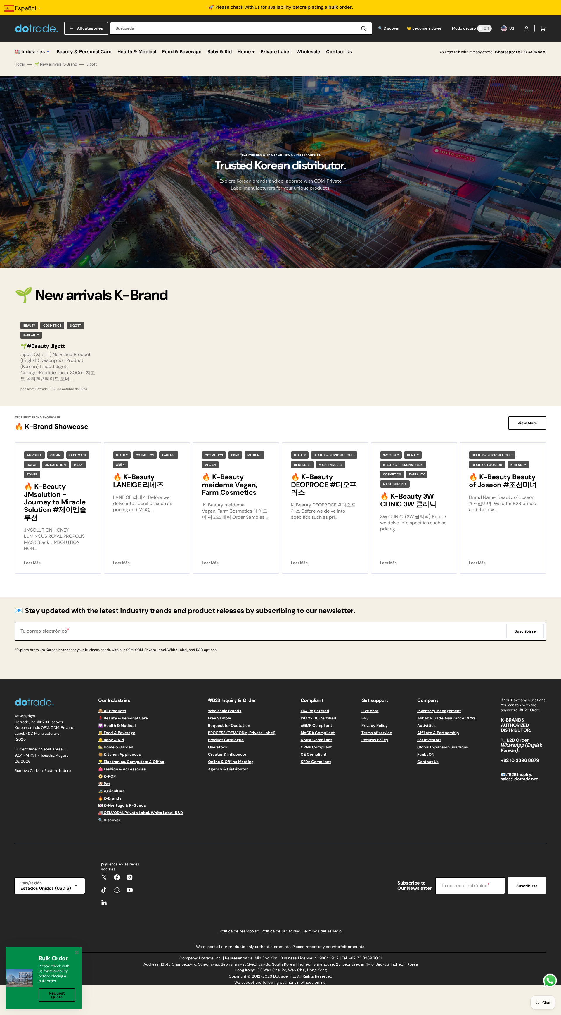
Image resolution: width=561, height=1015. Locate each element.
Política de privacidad (281, 931)
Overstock (218, 747)
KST (33, 755)
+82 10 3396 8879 (530, 51)
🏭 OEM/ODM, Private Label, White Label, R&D (140, 812)
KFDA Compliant (316, 761)
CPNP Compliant (316, 747)
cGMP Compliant (316, 725)
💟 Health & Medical (117, 725)
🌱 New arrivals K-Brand (55, 64)
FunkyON (425, 754)
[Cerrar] (77, 952)
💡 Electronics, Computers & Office (131, 761)
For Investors (429, 739)
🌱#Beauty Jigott (42, 346)
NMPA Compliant (316, 739)
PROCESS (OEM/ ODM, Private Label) (241, 732)
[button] (526, 28)
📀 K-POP (107, 776)
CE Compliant (314, 754)
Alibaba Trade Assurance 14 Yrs (446, 718)
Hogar (20, 64)
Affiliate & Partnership (438, 732)
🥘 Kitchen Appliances (119, 754)
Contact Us (428, 761)
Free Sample (219, 718)
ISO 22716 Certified (318, 718)
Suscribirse (527, 885)
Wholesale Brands (224, 711)
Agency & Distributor (228, 769)
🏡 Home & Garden (115, 747)
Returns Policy (374, 739)
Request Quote (57, 995)
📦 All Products (112, 711)
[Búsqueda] (364, 28)
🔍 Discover (109, 820)
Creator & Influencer (227, 754)
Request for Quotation (229, 725)
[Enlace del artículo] (58, 356)
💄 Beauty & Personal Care (123, 718)
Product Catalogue (226, 739)
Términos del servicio (322, 931)
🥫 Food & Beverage (116, 732)
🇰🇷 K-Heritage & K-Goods (122, 805)
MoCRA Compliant (318, 732)
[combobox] (241, 28)
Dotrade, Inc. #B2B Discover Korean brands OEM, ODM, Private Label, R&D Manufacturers (44, 727)
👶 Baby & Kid (111, 739)
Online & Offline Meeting (231, 761)
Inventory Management (439, 711)
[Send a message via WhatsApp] (550, 981)
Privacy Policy (374, 725)
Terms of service (376, 732)
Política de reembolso (239, 931)
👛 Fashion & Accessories (122, 769)
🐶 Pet (104, 783)
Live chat (370, 711)
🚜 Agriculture (111, 791)
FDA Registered (315, 711)
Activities (426, 725)
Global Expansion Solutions (442, 747)
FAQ (364, 718)
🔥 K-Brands (109, 798)
